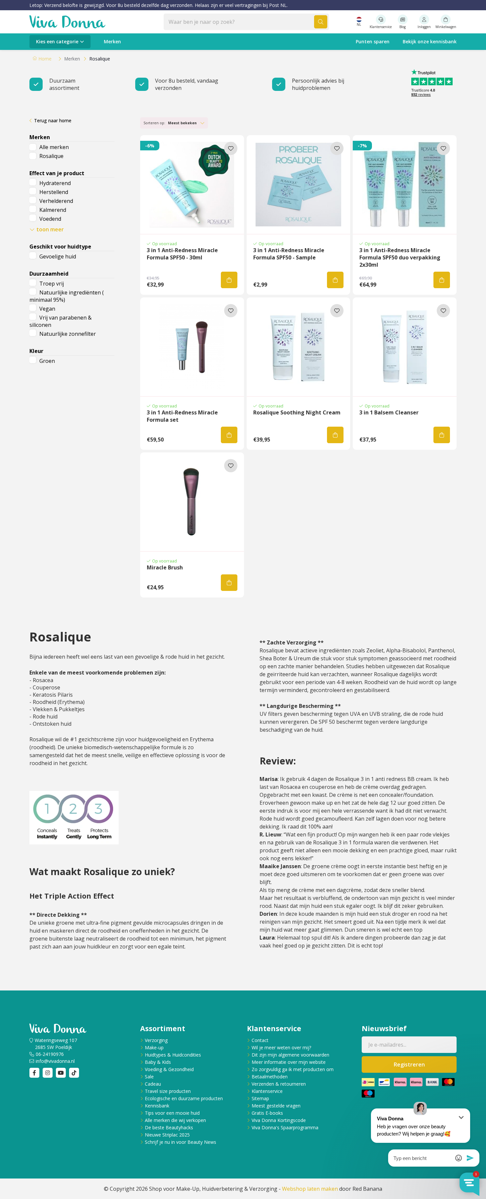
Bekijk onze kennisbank (430, 41)
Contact (260, 1040)
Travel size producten (168, 1091)
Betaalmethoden (270, 1076)
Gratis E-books (267, 1113)
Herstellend (53, 192)
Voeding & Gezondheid (169, 1069)
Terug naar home (52, 120)
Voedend (50, 218)
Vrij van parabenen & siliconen (60, 321)
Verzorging (156, 1040)
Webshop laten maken (310, 1188)
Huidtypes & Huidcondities (173, 1055)
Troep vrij (51, 283)
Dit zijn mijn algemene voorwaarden (290, 1055)
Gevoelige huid (57, 256)
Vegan (47, 308)
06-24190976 (50, 1054)
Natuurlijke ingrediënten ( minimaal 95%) (66, 296)
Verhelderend (56, 201)
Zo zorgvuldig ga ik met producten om (293, 1069)
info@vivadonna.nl (55, 1061)
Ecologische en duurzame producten (184, 1098)
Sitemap (260, 1098)
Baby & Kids (158, 1062)
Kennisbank (157, 1105)
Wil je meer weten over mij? (281, 1047)
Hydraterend (55, 183)
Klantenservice (267, 1091)
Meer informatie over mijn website (289, 1062)
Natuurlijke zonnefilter (67, 333)
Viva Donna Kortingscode (279, 1120)
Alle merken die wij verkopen (175, 1120)
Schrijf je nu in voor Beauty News (180, 1142)
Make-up (154, 1047)
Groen (47, 361)
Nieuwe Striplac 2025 (167, 1135)
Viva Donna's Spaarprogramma (285, 1127)
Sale (149, 1076)
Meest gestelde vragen (276, 1105)
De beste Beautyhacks (169, 1127)
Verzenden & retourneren (279, 1084)
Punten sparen (372, 41)
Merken (112, 41)
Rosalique (51, 156)
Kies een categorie (57, 41)
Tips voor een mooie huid (172, 1113)
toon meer (50, 229)
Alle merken (54, 147)
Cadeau (153, 1084)
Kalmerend (52, 209)
